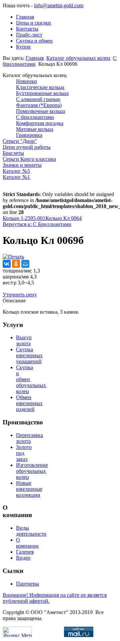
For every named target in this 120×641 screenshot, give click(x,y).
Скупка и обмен (34, 41)
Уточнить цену (20, 294)
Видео (23, 558)
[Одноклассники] (16, 264)
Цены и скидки (33, 23)
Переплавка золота (29, 438)
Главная (25, 17)
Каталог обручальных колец (78, 58)
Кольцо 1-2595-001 (24, 218)
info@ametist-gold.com (58, 5)
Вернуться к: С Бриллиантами (37, 224)
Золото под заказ (24, 453)
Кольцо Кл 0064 (63, 218)
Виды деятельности (31, 531)
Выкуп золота (24, 340)
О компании (27, 543)
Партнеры (27, 584)
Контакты (27, 29)
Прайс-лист (29, 35)
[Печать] (13, 257)
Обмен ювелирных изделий (29, 403)
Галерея (25, 552)
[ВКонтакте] (7, 264)
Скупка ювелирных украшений (29, 355)
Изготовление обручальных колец (32, 471)
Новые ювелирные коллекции (29, 489)
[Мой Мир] (25, 264)
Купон (23, 47)
